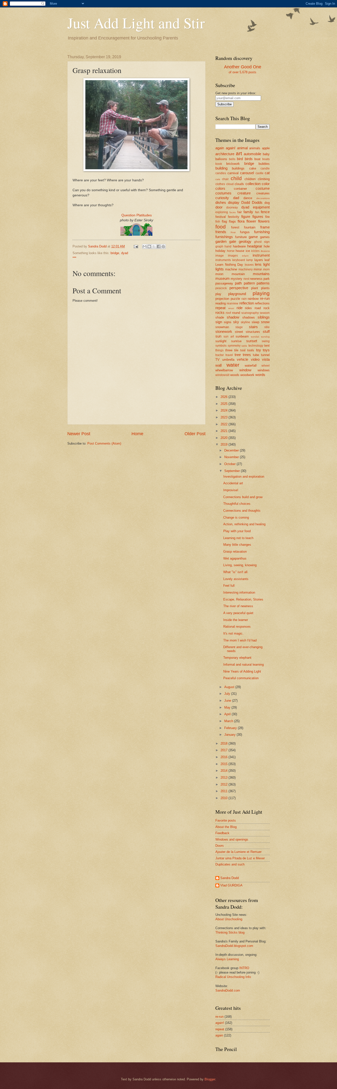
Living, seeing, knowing (240, 565)
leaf (267, 260)
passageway (224, 283)
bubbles (264, 164)
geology (245, 241)
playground (237, 294)
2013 (224, 777)
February (231, 728)
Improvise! (230, 490)
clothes (220, 184)
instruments (223, 260)
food (220, 226)
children (250, 179)
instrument (261, 255)
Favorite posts (225, 820)
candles (220, 173)
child (236, 178)
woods (234, 375)
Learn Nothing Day (229, 264)
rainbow (253, 298)
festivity (233, 217)
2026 (224, 397)
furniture (241, 237)
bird (240, 159)
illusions (265, 251)
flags (232, 221)
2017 (224, 750)
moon (219, 274)
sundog (265, 336)
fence (265, 212)
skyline (245, 322)
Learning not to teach (238, 538)
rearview (232, 303)
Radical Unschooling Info (233, 977)
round (236, 313)
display (233, 202)
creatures (263, 193)
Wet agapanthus (234, 558)
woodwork (247, 375)
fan (257, 212)
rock (266, 308)
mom (266, 269)
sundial (255, 336)
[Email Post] (135, 246)
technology (255, 345)
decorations (263, 198)
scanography (250, 312)
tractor (219, 355)
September (232, 471)
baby (266, 154)
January (230, 734)
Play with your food (237, 531)
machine (231, 269)
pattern (249, 283)
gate (232, 241)
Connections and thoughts (242, 510)
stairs (253, 327)
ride (240, 308)
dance (247, 198)
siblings (264, 317)
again (219, 148)
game (253, 237)
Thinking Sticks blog (229, 932)
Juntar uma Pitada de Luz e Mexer (240, 858)
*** (74, 258)
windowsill (222, 375)
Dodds (257, 202)
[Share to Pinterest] (163, 246)
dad (236, 198)
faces (232, 212)
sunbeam (242, 336)
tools (250, 350)
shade (219, 317)
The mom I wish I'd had (240, 640)
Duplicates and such (229, 864)
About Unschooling (228, 919)
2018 (224, 743)
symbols (220, 345)
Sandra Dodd (229, 878)
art (239, 153)
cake (252, 168)
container (240, 188)
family (248, 212)
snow (265, 322)
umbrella (228, 359)
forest (235, 227)
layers (258, 260)
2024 (224, 410)
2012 (224, 784)
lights (219, 269)
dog (267, 203)
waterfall (251, 365)
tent (267, 345)
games (265, 237)
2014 (224, 770)
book (218, 163)
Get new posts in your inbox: (235, 93)
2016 (224, 757)
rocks (220, 312)
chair (225, 179)
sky (236, 322)
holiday (220, 251)
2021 (224, 431)
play (218, 294)
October (230, 464)
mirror (258, 269)
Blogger (210, 1079)
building (221, 168)
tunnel (265, 355)
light (266, 264)
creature (244, 193)
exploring (221, 212)
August (229, 687)
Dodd (245, 202)
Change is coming (236, 517)
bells (232, 159)
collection (253, 184)
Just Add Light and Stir (136, 23)
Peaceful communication (241, 678)
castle (259, 173)
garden (220, 241)
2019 (224, 444)
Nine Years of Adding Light (242, 671)
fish (217, 221)
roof (228, 312)
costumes (223, 193)
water (232, 365)
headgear (254, 246)
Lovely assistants (235, 579)
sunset (251, 341)
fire (267, 217)
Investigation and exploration (243, 476)
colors (220, 188)
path (238, 283)
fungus (245, 232)
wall (218, 365)
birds (249, 159)
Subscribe (224, 104)
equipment (261, 207)
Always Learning (227, 959)
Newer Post (78, 433)
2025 (224, 404)
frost (233, 232)
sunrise (236, 341)
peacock (221, 288)
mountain (238, 274)
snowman (222, 327)
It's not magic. (233, 633)
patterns (263, 283)
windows (264, 370)
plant (254, 288)
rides (248, 308)
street (239, 332)
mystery (236, 279)
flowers (264, 221)
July (227, 693)
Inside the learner (235, 620)
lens (258, 264)
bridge (115, 253)
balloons (221, 159)
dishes (220, 202)
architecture (224, 154)
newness (256, 279)
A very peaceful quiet (238, 613)
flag (224, 221)
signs (227, 322)
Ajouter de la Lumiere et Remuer (238, 852)
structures (253, 332)
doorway (232, 207)
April (228, 714)
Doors (219, 845)
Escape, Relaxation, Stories (243, 599)
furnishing (262, 232)
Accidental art (233, 483)
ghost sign (262, 241)
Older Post (195, 433)
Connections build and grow (242, 497)
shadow (233, 317)
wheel (266, 365)
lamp (249, 260)
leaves (249, 264)
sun (218, 336)
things (219, 350)
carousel (247, 173)
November (232, 457)
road (258, 308)
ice (248, 251)
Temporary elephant (237, 657)
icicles (255, 250)
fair (239, 212)
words (260, 375)
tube (256, 355)
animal (242, 148)
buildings (238, 168)
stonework (223, 331)
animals (254, 148)
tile (236, 350)
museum (222, 278)
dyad (124, 253)
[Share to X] (153, 246)
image (219, 255)
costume (263, 188)
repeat (220, 308)
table (244, 345)
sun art (229, 336)
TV (217, 359)
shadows (248, 317)
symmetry (234, 345)
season (265, 312)
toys (266, 350)
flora (241, 221)
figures (257, 216)
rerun (231, 308)
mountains (261, 274)
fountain (249, 227)
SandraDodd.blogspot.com (234, 946)
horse (231, 250)
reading (220, 303)
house (240, 251)
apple (266, 148)
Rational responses (237, 626)
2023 (224, 417)
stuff (266, 331)
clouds (239, 184)
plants (265, 288)
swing (266, 341)
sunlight (220, 341)
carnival (233, 173)
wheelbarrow (224, 370)
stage (239, 327)
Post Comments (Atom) (104, 443)
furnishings (224, 237)
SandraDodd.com (227, 990)
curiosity (222, 198)
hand (228, 246)
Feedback (222, 833)
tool (242, 350)
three (228, 350)
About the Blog (226, 827)
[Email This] (144, 246)
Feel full (229, 585)
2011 (224, 791)
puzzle (235, 298)
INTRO (244, 968)
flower (251, 221)
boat (257, 159)
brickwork (233, 164)
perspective (238, 288)
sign (218, 322)
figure (245, 216)
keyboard (238, 260)
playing (261, 293)
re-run (265, 298)
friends (220, 232)
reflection (246, 303)
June (228, 700)
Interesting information (239, 592)
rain (244, 298)
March (229, 721)
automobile (252, 154)
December (232, 450)
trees (247, 355)
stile (267, 327)
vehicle (242, 359)
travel (229, 355)
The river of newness (238, 606)
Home (137, 433)
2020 (224, 438)
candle (265, 168)
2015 (224, 764)
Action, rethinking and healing (244, 524)
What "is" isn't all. (235, 572)
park (266, 279)
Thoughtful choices (236, 504)
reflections (262, 303)
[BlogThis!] (149, 246)
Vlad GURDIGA (231, 885)
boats (266, 159)
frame (265, 227)
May (227, 707)
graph (219, 246)
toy (258, 350)
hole (267, 246)
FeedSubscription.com (242, 109)
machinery (246, 269)
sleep (255, 322)
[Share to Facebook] (158, 246)
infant (245, 255)
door (219, 207)
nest (246, 278)
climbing (264, 179)
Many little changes (237, 544)
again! (230, 148)
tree (238, 355)
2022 (224, 424)
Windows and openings (231, 839)
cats (217, 179)
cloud (230, 184)
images (233, 255)
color (266, 184)
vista (266, 359)
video (255, 359)
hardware (239, 246)
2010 (224, 798)
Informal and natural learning (243, 664)
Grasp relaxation (235, 551)
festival (220, 217)
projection (222, 298)
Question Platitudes (136, 215)
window (245, 370)
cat (267, 173)
